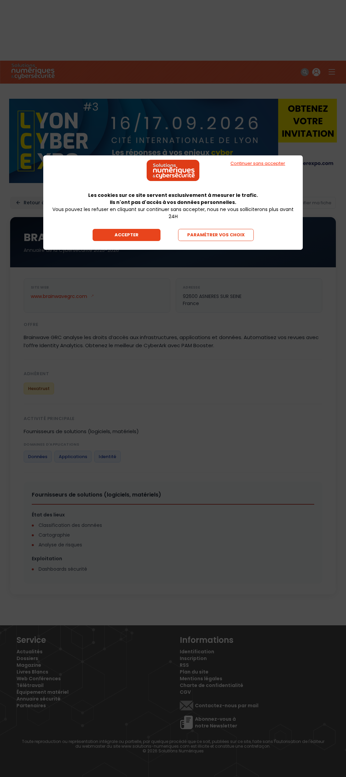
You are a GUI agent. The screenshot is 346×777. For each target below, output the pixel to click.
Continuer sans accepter (257, 163)
